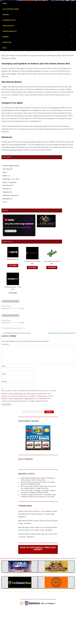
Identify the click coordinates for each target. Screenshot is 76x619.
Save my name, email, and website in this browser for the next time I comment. (29, 391)
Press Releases (69, 591)
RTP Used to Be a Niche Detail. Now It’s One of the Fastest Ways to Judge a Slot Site (38, 487)
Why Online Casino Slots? (12, 591)
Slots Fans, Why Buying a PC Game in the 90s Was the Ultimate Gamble (38, 483)
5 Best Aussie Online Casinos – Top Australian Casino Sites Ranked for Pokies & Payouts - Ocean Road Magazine (37, 514)
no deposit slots (9, 20)
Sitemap (55, 591)
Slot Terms (24, 591)
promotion (7, 42)
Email (3, 374)
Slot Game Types (33, 591)
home (5, 3)
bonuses (6, 14)
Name (3, 366)
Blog (3, 591)
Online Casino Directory (45, 591)
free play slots (8, 25)
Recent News (26, 506)
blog (4, 48)
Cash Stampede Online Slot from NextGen (16, 333)
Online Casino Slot (10, 31)
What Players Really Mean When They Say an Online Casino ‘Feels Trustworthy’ (38, 479)
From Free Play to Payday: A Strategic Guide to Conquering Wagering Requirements (38, 491)
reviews (6, 36)
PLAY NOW (32, 267)
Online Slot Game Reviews (13, 328)
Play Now (13, 265)
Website (4, 381)
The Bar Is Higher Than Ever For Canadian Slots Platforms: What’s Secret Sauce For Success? (38, 496)
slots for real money (11, 9)
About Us (61, 591)
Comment (5, 344)
